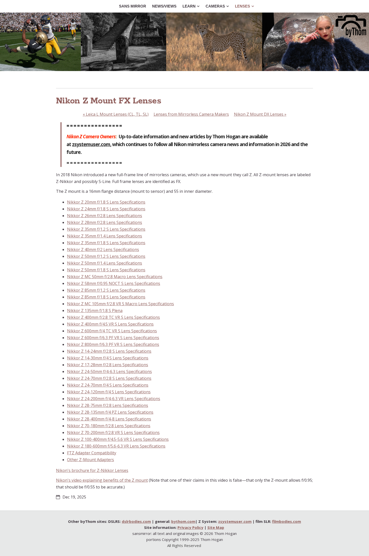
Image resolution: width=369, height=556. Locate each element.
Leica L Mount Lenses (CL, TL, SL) (116, 114)
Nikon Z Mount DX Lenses (260, 114)
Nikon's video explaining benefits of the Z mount (102, 480)
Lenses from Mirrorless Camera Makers (191, 114)
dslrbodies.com (136, 521)
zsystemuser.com (91, 144)
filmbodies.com (286, 521)
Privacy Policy (190, 527)
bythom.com (183, 521)
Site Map (215, 527)
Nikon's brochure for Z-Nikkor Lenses (92, 470)
